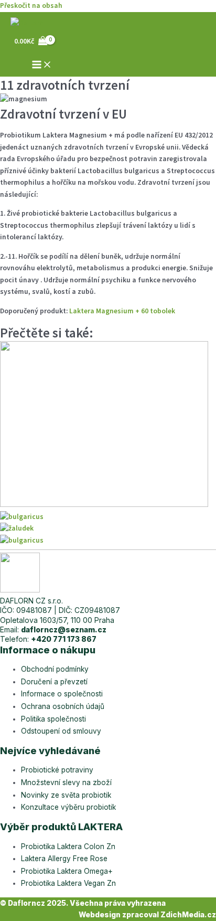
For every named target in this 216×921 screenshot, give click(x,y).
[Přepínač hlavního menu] (41, 65)
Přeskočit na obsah (31, 5)
